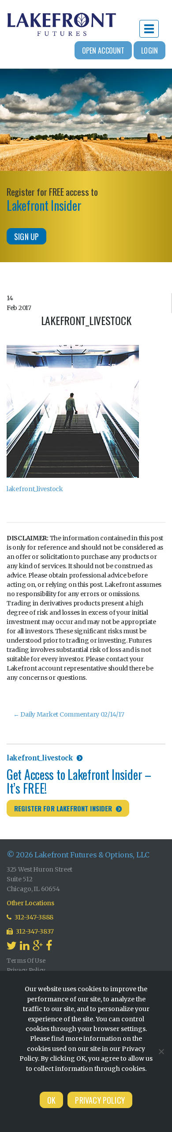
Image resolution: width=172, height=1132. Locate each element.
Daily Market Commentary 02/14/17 (68, 714)
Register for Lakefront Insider (63, 808)
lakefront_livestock (35, 489)
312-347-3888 (33, 917)
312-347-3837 (34, 931)
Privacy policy (100, 1100)
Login (149, 50)
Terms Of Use (26, 961)
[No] (161, 1051)
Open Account (103, 50)
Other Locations (30, 903)
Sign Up (26, 236)
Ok (51, 1100)
